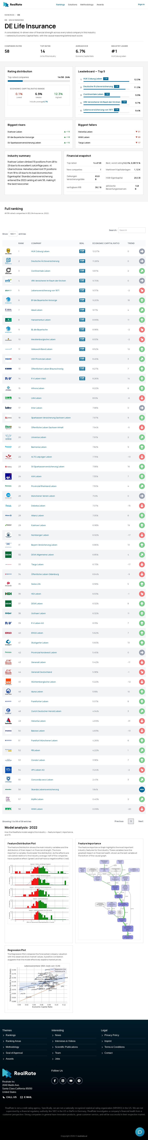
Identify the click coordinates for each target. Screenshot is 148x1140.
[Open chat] (140, 1132)
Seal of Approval (14, 1053)
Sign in (141, 4)
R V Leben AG (37, 623)
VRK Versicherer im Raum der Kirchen (101, 102)
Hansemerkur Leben (41, 319)
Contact (108, 1053)
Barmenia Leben (39, 447)
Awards (100, 4)
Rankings (60, 4)
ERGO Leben (37, 633)
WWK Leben (83, 137)
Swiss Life (36, 584)
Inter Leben (36, 407)
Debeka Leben (38, 505)
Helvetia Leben (85, 131)
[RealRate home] (12, 4)
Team (58, 1053)
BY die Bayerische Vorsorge (21, 137)
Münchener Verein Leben (43, 496)
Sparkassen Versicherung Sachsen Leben (51, 417)
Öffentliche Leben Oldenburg (45, 574)
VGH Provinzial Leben (41, 359)
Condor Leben (38, 760)
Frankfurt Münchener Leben (44, 740)
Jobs (57, 1059)
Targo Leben (84, 142)
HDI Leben (36, 593)
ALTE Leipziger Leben (41, 456)
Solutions (72, 4)
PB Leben (35, 750)
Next (140, 821)
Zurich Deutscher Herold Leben (46, 711)
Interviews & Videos (65, 1041)
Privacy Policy (111, 1035)
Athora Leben (37, 388)
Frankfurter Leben (39, 701)
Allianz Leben (37, 515)
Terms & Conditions (114, 1047)
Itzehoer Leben (15, 131)
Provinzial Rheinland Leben (44, 486)
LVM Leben (36, 398)
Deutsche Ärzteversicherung (98, 86)
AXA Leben (36, 476)
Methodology (87, 4)
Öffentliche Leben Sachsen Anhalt (47, 427)
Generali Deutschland (41, 672)
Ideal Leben (36, 310)
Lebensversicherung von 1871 (98, 109)
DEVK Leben (37, 603)
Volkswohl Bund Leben (41, 349)
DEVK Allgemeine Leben (42, 554)
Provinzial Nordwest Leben (44, 652)
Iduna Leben (37, 691)
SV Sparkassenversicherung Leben (24, 142)
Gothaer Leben (38, 613)
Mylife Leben (37, 799)
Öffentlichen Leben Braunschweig (47, 368)
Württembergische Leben (43, 681)
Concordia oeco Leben (42, 779)
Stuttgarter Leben (39, 642)
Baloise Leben (38, 730)
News (58, 1035)
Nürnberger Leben (40, 535)
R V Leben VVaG (38, 378)
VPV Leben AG (37, 769)
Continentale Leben (93, 94)
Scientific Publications (66, 1047)
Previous (119, 821)
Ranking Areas (13, 1041)
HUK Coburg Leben (92, 78)
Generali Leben (38, 662)
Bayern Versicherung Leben (44, 544)
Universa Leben (38, 437)
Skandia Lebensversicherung (45, 789)
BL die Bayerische (39, 329)
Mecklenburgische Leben (43, 339)
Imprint (107, 1041)
